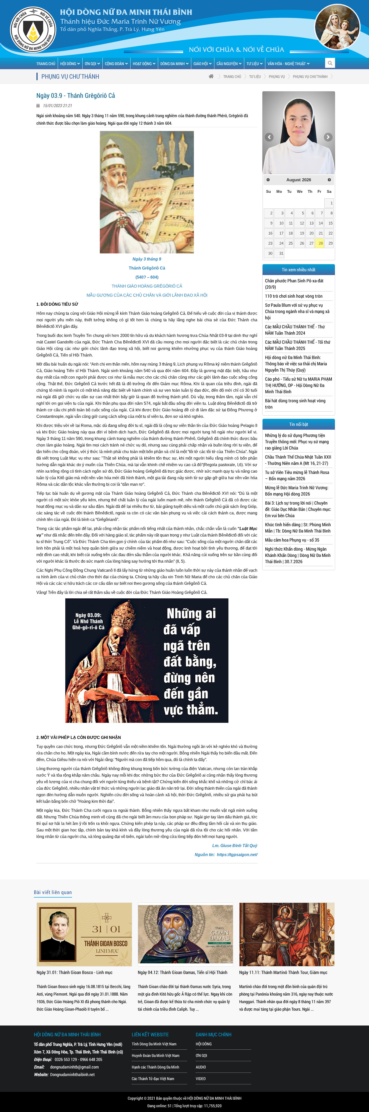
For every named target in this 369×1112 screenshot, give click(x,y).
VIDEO (201, 1078)
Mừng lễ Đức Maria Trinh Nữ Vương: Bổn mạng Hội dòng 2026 (296, 490)
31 (281, 253)
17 (281, 233)
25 (291, 243)
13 (312, 223)
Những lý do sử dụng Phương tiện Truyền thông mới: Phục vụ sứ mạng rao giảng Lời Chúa (297, 441)
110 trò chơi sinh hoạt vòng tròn (294, 296)
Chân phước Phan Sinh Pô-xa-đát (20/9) (294, 284)
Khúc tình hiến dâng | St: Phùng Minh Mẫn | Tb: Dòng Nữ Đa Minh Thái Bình (298, 527)
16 (270, 233)
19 (302, 233)
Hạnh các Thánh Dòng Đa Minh (155, 1067)
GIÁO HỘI (201, 63)
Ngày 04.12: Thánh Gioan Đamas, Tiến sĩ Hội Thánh (182, 972)
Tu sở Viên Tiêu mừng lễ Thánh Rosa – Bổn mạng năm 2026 (297, 475)
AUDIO (201, 1067)
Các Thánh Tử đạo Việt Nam (153, 1078)
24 (281, 243)
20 (312, 233)
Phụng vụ (277, 76)
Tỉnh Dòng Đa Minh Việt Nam (154, 1043)
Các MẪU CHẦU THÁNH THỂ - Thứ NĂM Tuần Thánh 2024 (295, 330)
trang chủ (232, 76)
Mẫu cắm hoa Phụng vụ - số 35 (292, 540)
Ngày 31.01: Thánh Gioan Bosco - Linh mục (74, 972)
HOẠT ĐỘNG (142, 63)
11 (291, 223)
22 (331, 233)
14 (321, 223)
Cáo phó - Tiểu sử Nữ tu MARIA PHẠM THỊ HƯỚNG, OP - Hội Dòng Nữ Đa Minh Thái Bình (298, 385)
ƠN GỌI (90, 63)
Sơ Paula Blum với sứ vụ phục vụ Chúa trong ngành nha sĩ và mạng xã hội (297, 311)
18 (291, 233)
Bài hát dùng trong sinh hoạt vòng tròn (295, 403)
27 (312, 243)
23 (270, 243)
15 (331, 223)
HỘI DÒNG (68, 63)
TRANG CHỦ (45, 63)
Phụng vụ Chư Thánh (310, 76)
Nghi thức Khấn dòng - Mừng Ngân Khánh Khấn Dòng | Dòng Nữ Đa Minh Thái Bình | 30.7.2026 (298, 555)
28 (321, 243)
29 (331, 243)
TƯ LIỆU (253, 63)
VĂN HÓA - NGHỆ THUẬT (287, 63)
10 (281, 223)
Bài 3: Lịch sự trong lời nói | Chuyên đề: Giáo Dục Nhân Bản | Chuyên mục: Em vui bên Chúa (298, 509)
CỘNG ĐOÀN (114, 63)
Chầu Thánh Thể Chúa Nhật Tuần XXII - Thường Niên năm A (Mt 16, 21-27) (298, 460)
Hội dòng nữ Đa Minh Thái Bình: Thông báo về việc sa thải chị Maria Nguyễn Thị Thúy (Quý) (296, 363)
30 (270, 253)
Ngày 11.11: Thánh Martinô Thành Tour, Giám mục (283, 972)
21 (321, 233)
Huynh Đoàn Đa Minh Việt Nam (155, 1055)
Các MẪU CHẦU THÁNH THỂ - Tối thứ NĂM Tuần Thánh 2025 (297, 345)
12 (302, 223)
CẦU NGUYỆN (227, 63)
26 (302, 243)
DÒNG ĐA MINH (172, 63)
